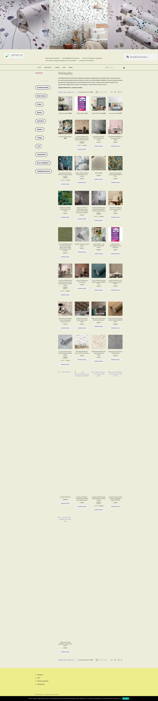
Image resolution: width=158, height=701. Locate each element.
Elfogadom (125, 698)
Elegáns (39, 129)
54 (118, 92)
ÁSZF (38, 678)
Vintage (39, 137)
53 (115, 92)
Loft (38, 146)
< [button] (75, 44)
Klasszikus (40, 121)
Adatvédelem (41, 684)
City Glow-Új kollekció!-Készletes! (92, 58)
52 (111, 92)
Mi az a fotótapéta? (43, 163)
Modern (39, 112)
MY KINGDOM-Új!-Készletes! (71, 58)
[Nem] (156, 698)
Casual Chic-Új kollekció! (86, 60)
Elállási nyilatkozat (42, 681)
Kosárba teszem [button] (82, 149)
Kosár (64, 67)
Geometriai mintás (42, 87)
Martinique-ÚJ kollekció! (53, 58)
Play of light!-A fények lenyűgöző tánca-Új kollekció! (61, 60)
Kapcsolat (40, 674)
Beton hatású (41, 96)
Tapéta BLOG (48, 67)
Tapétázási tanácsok (43, 171)
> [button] (82, 44)
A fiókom (57, 67)
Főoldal (39, 67)
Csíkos (39, 104)
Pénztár (70, 67)
